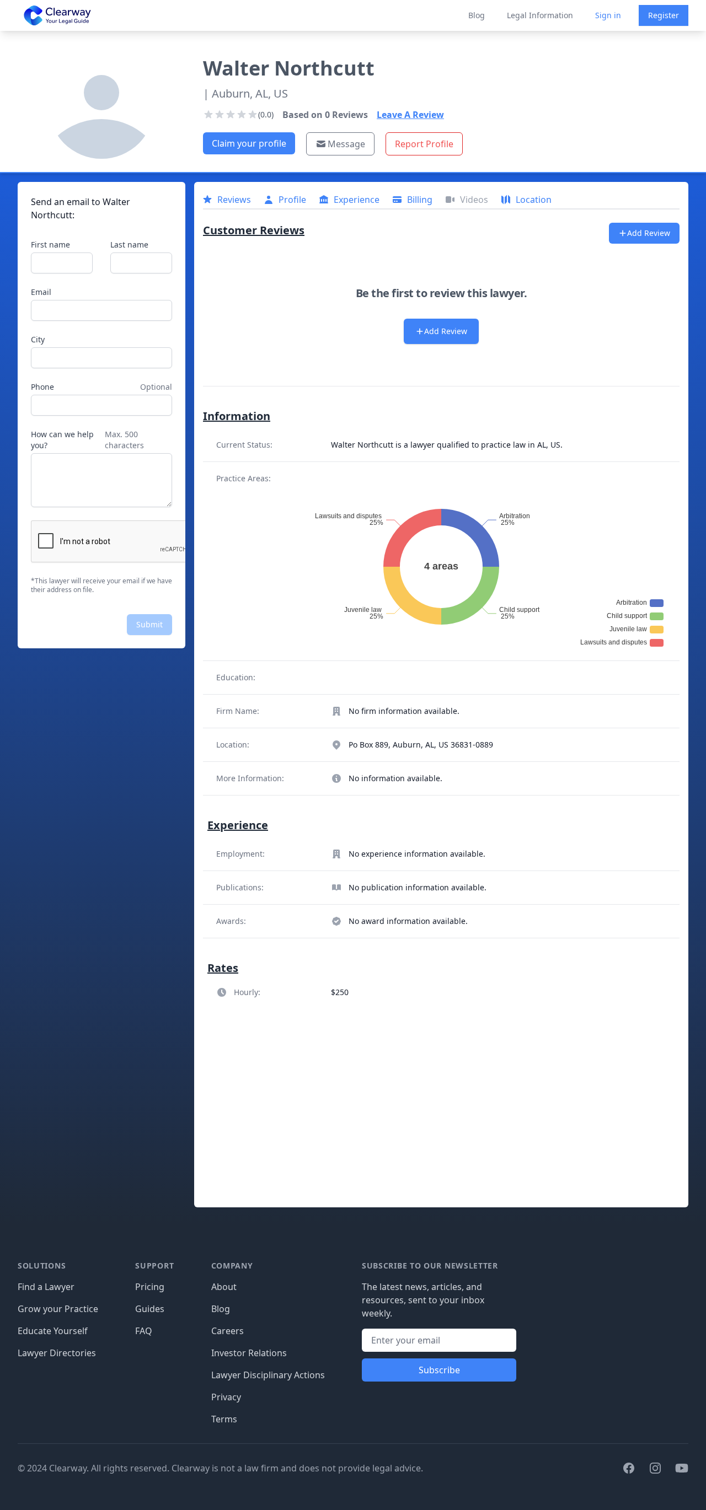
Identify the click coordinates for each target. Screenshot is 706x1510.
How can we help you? (62, 439)
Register (663, 15)
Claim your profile (249, 143)
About (224, 1287)
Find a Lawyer (46, 1287)
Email (41, 292)
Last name (129, 244)
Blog (476, 15)
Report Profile (424, 144)
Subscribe (439, 1370)
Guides (149, 1309)
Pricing (149, 1287)
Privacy (226, 1397)
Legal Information (540, 15)
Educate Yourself (53, 1331)
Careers (227, 1331)
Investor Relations (249, 1353)
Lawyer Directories (57, 1353)
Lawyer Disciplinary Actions (268, 1375)
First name (50, 244)
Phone (42, 386)
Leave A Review (410, 115)
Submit (149, 624)
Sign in (608, 15)
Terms (224, 1419)
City (38, 339)
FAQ (143, 1331)
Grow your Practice (58, 1309)
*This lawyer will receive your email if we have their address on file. (101, 585)
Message (346, 144)
